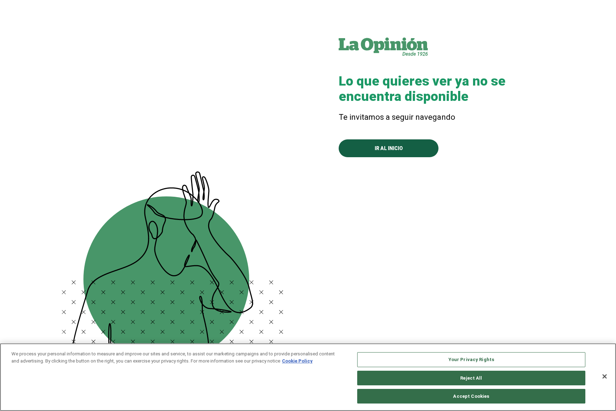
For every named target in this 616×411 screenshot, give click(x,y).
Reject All (471, 378)
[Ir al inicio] (383, 46)
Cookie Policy (297, 361)
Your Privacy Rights (471, 359)
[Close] (604, 376)
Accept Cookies (471, 396)
